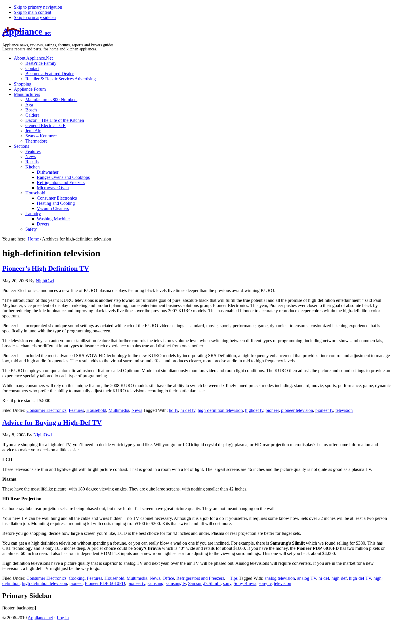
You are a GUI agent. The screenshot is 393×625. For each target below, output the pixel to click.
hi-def (323, 578)
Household (96, 410)
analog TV (306, 578)
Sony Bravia (245, 583)
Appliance (26, 31)
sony (227, 583)
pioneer (272, 410)
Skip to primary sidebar (35, 17)
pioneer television (297, 410)
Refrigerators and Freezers (200, 578)
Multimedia (118, 410)
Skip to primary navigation (38, 7)
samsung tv (176, 583)
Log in (63, 617)
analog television (279, 578)
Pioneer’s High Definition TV (45, 268)
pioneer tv (324, 410)
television (344, 410)
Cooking (77, 578)
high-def (339, 578)
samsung (155, 583)
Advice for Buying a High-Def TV (52, 422)
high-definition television (220, 410)
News (136, 410)
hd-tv (173, 410)
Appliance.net (40, 617)
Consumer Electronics (46, 410)
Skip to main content (32, 12)
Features (76, 410)
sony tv (265, 583)
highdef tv (254, 410)
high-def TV (360, 578)
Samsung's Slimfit (204, 583)
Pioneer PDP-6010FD (105, 583)
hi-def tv (187, 410)
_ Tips (232, 578)
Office (168, 578)
